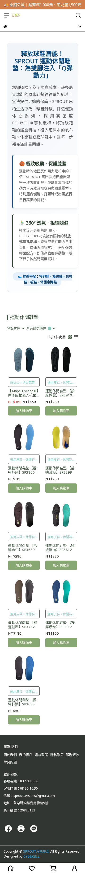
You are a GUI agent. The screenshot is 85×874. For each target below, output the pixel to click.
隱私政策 (57, 754)
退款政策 (41, 754)
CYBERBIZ (31, 856)
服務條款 (72, 754)
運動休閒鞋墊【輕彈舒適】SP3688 (22, 702)
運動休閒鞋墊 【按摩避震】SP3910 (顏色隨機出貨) (60, 393)
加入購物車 (24, 410)
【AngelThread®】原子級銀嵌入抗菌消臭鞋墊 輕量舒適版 (23, 393)
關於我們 (10, 754)
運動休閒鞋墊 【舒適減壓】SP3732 (22, 624)
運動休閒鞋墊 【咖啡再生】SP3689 (22, 547)
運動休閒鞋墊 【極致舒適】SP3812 (60, 547)
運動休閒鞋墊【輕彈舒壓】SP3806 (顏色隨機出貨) (22, 470)
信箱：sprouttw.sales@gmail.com (29, 795)
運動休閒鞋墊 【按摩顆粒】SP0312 (60, 624)
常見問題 (10, 762)
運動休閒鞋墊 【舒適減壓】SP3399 (60, 470)
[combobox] (15, 328)
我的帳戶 (25, 754)
